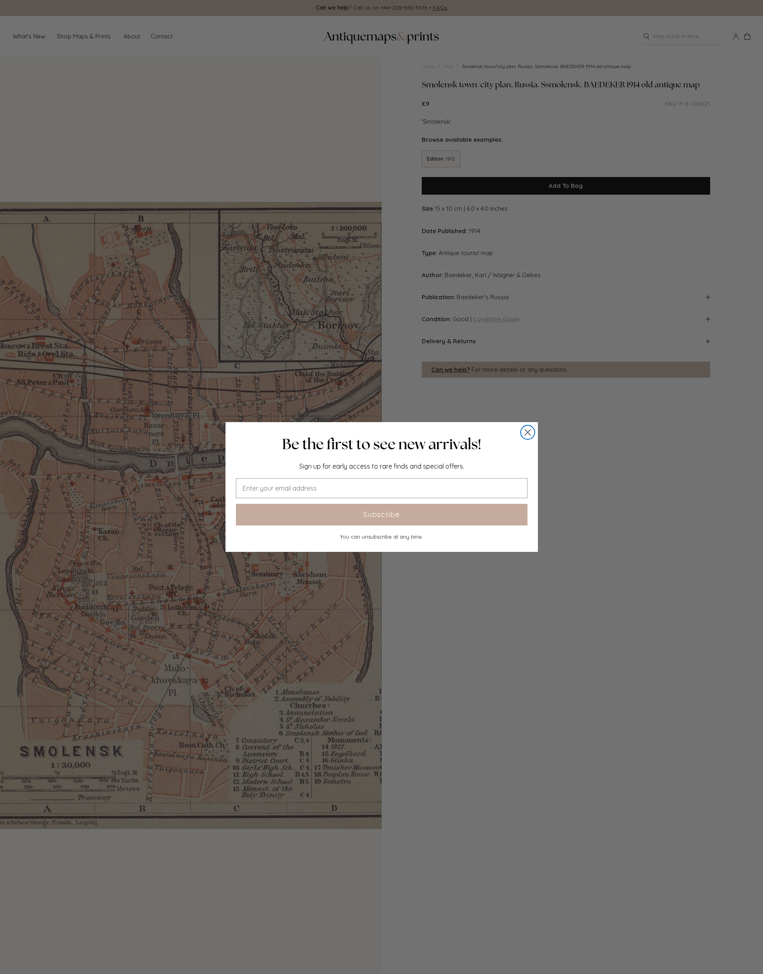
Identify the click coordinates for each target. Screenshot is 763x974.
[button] (382, 444)
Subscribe (381, 514)
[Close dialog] (528, 432)
